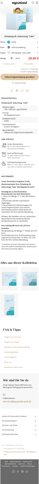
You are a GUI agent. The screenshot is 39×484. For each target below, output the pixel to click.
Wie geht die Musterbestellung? (17, 347)
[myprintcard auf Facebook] (18, 471)
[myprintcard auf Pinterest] (22, 471)
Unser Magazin (10, 357)
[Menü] (3, 2)
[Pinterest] (17, 90)
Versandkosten (32, 72)
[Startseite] (3, 445)
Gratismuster (8, 64)
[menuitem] (33, 2)
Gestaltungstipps (11, 352)
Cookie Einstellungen (27, 466)
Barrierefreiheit (10, 464)
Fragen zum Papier (12, 342)
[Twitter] (22, 90)
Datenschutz (27, 462)
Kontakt (15, 466)
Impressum (6, 466)
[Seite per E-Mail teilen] (27, 90)
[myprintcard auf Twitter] (27, 471)
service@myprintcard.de (17, 401)
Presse (29, 464)
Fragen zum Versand (12, 337)
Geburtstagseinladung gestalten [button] (19, 77)
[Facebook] (11, 90)
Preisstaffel (28, 64)
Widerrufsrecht (15, 462)
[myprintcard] (19, 5)
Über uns (8, 362)
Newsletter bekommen (13, 367)
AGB (6, 462)
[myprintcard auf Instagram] (13, 471)
